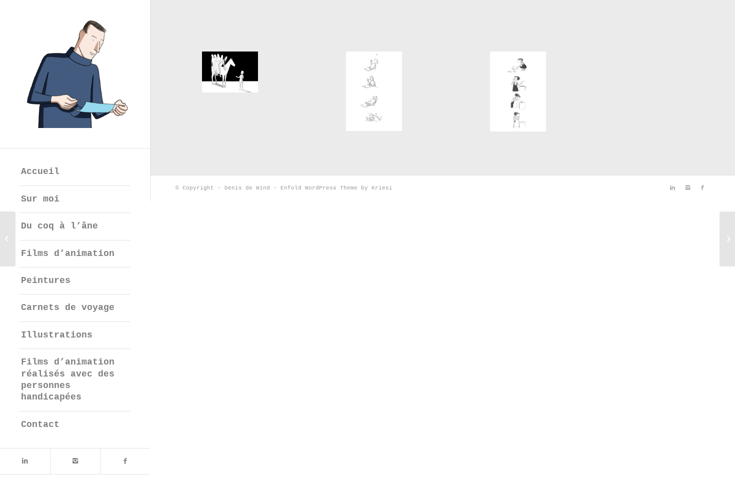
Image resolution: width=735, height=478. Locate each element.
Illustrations (56, 335)
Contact (40, 425)
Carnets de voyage (67, 307)
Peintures (45, 281)
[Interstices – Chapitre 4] (8, 239)
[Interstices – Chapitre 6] (727, 239)
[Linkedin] (25, 461)
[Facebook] (125, 461)
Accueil (40, 171)
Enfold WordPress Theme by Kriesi (336, 188)
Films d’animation (67, 253)
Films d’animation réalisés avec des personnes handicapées (67, 379)
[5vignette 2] (374, 91)
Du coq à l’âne (59, 226)
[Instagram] (75, 461)
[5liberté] (230, 72)
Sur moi (40, 199)
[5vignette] (518, 92)
